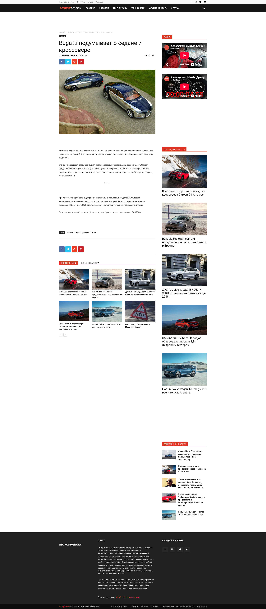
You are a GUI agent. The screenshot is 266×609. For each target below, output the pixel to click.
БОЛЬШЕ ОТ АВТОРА (89, 263)
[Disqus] (107, 377)
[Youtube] (205, 2)
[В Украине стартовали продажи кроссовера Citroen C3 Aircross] (74, 279)
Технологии (138, 8)
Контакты (99, 2)
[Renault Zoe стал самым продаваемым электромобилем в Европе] (107, 279)
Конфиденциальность (185, 606)
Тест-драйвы (120, 8)
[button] (203, 8)
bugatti (70, 232)
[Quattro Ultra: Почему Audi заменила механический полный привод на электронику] (169, 454)
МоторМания (64, 606)
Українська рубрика (66, 2)
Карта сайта (202, 606)
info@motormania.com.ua (127, 597)
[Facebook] (191, 2)
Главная (90, 8)
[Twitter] (200, 2)
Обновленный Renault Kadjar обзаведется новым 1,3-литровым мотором (71, 326)
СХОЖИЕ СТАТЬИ (68, 263)
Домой (62, 32)
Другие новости (158, 8)
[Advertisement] (133, 22)
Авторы (90, 2)
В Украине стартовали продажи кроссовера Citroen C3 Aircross (183, 192)
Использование (167, 606)
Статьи (175, 8)
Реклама (144, 606)
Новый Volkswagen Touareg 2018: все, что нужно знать (184, 390)
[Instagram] (196, 2)
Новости (104, 8)
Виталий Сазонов (69, 55)
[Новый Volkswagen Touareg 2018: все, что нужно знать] (107, 311)
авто (77, 232)
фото (94, 232)
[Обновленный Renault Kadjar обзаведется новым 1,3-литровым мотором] (74, 311)
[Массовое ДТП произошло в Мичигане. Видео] (140, 311)
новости (85, 232)
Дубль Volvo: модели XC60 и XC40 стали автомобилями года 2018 (184, 293)
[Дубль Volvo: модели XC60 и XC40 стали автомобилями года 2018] (140, 279)
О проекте (81, 2)
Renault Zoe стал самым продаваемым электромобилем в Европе (107, 294)
